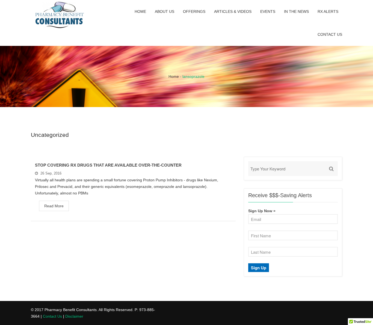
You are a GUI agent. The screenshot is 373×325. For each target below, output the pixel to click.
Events (267, 11)
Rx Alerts (328, 11)
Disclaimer (74, 316)
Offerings (194, 11)
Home (140, 11)
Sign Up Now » (262, 211)
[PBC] (59, 16)
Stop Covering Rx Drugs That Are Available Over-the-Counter (108, 165)
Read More (54, 206)
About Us (164, 11)
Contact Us (330, 34)
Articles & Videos (232, 11)
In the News (296, 11)
